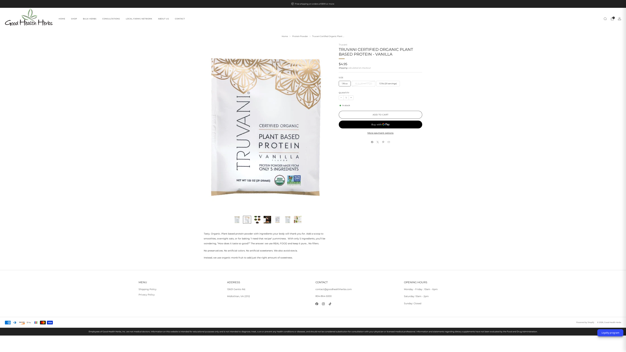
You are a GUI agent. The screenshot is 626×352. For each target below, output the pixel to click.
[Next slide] (324, 128)
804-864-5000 (323, 296)
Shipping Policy (147, 289)
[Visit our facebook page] (316, 304)
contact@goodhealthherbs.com (333, 289)
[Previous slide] (210, 128)
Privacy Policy (147, 294)
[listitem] (313, 4)
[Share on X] (377, 142)
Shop (74, 19)
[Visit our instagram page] (323, 304)
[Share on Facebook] (372, 142)
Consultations (111, 19)
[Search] (605, 18)
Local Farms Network (139, 19)
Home (62, 19)
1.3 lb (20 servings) (388, 83)
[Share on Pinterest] (383, 142)
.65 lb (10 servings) (363, 83)
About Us (163, 19)
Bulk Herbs (90, 19)
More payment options (380, 133)
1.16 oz (345, 83)
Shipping (343, 68)
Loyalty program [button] (610, 332)
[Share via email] (388, 142)
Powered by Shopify (585, 322)
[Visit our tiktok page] (330, 304)
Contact (180, 19)
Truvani (343, 44)
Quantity (344, 93)
